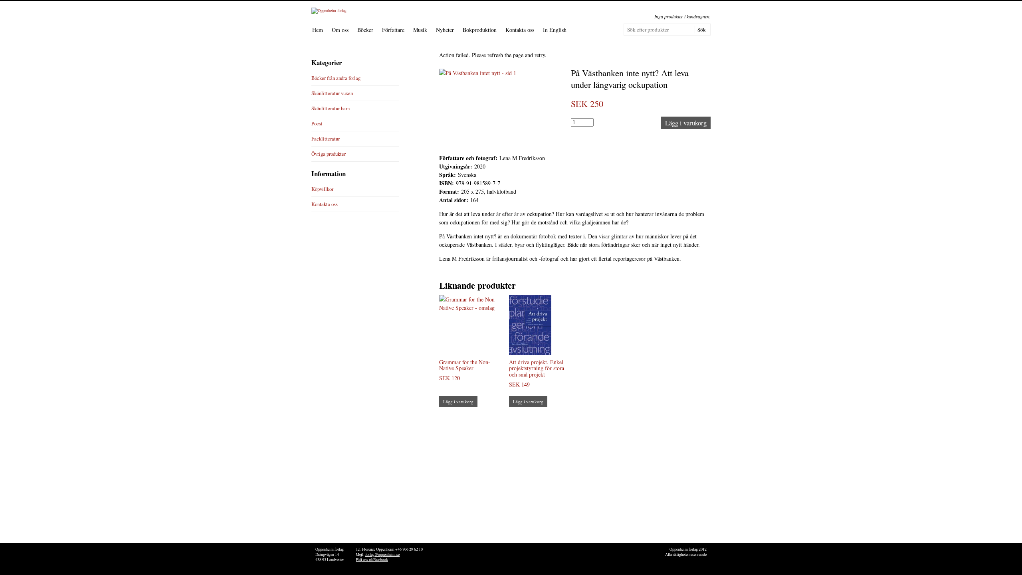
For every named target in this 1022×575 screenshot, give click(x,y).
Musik (420, 30)
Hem (317, 30)
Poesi (317, 123)
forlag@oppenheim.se (382, 554)
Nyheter (445, 30)
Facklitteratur (325, 138)
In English (554, 30)
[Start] (329, 10)
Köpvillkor (322, 189)
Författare (393, 30)
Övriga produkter (328, 154)
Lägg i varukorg (686, 122)
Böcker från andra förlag (335, 78)
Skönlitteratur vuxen (332, 93)
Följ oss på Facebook (372, 559)
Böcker (365, 30)
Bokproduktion (480, 30)
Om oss (340, 30)
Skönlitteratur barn (330, 108)
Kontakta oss (519, 30)
